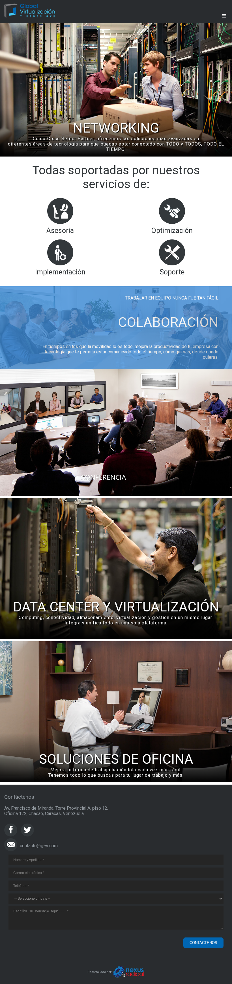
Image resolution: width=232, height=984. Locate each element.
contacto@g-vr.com (39, 845)
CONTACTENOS (203, 943)
